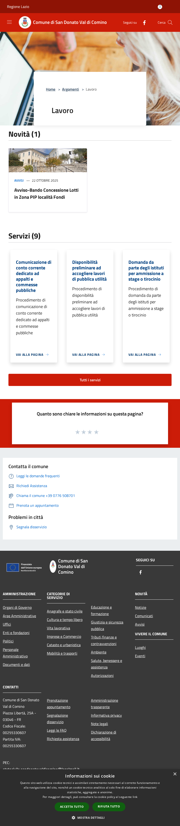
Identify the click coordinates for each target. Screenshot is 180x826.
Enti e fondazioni (16, 632)
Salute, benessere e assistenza (106, 664)
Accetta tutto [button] (72, 807)
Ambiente (98, 652)
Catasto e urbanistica (64, 645)
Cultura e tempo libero (64, 619)
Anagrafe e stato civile (64, 611)
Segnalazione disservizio (57, 718)
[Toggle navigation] (9, 22)
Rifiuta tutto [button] (109, 806)
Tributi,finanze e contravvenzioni (104, 640)
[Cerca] (170, 22)
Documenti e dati (16, 664)
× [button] (174, 774)
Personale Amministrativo (15, 653)
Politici (8, 641)
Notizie (140, 607)
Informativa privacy (106, 715)
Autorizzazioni (102, 675)
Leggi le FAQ (57, 730)
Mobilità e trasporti (62, 653)
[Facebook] (142, 22)
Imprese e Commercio (64, 636)
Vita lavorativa (58, 628)
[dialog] (90, 797)
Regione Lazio (18, 6)
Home (50, 89)
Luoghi (140, 647)
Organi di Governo (17, 607)
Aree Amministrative (19, 616)
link (135, 797)
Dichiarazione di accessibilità (103, 735)
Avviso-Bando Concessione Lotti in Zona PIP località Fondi (46, 193)
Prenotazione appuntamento (58, 704)
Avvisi (19, 180)
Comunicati (144, 616)
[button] (90, 817)
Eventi (140, 656)
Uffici (7, 624)
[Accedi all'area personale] (160, 6)
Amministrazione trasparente (104, 704)
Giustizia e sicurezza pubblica (107, 625)
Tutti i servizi (90, 380)
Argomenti (70, 89)
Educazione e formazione (101, 610)
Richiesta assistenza (63, 739)
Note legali (99, 724)
